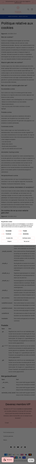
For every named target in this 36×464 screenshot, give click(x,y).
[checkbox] (3, 231)
